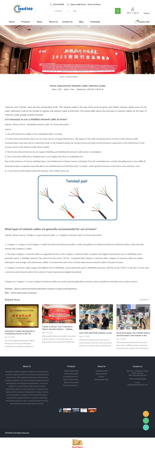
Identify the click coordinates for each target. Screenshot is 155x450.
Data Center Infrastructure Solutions (71, 380)
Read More (145, 300)
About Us (53, 22)
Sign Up (136, 13)
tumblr (93, 93)
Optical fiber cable (71, 374)
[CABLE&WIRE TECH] (67, 410)
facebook (61, 93)
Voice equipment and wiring (71, 385)
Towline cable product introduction (23, 293)
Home (11, 22)
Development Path (101, 380)
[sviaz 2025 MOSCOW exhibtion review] (96, 317)
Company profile (101, 371)
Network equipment (71, 382)
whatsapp (80, 93)
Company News (72, 77)
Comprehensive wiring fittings (71, 377)
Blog (81, 22)
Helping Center (101, 374)
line (67, 93)
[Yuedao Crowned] (59, 314)
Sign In (129, 13)
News (39, 22)
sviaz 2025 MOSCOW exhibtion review (95, 333)
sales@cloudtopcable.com (137, 385)
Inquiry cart (144, 22)
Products (25, 22)
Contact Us (67, 22)
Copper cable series (71, 371)
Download (95, 22)
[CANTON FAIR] (92, 410)
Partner (101, 377)
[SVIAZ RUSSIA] (75, 410)
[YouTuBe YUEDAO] (60, 410)
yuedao (146, 427)
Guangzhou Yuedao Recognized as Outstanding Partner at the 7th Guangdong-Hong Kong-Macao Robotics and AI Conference (20, 332)
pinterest (86, 93)
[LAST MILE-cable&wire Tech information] (84, 410)
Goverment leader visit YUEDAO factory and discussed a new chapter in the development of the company (133, 334)
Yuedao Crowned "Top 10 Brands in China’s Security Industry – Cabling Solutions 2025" (57, 328)
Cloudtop (146, 414)
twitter (74, 93)
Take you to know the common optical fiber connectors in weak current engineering (45, 289)
